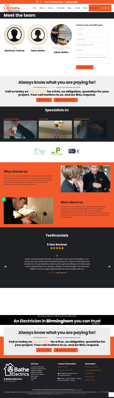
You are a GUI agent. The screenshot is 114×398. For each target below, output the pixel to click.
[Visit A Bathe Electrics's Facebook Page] (37, 2)
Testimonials (61, 8)
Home (34, 8)
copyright (99, 392)
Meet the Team (90, 377)
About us (42, 8)
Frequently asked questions (93, 370)
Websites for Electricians (79, 394)
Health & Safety (90, 380)
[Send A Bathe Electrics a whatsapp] (41, 2)
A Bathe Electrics (13, 379)
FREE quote (52, 87)
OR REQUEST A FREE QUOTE (66, 100)
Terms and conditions (91, 367)
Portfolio (77, 8)
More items (94, 9)
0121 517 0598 (72, 2)
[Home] (12, 8)
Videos (85, 8)
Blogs (70, 9)
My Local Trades (66, 394)
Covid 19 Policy (89, 373)
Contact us (105, 8)
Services (51, 9)
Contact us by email (65, 370)
